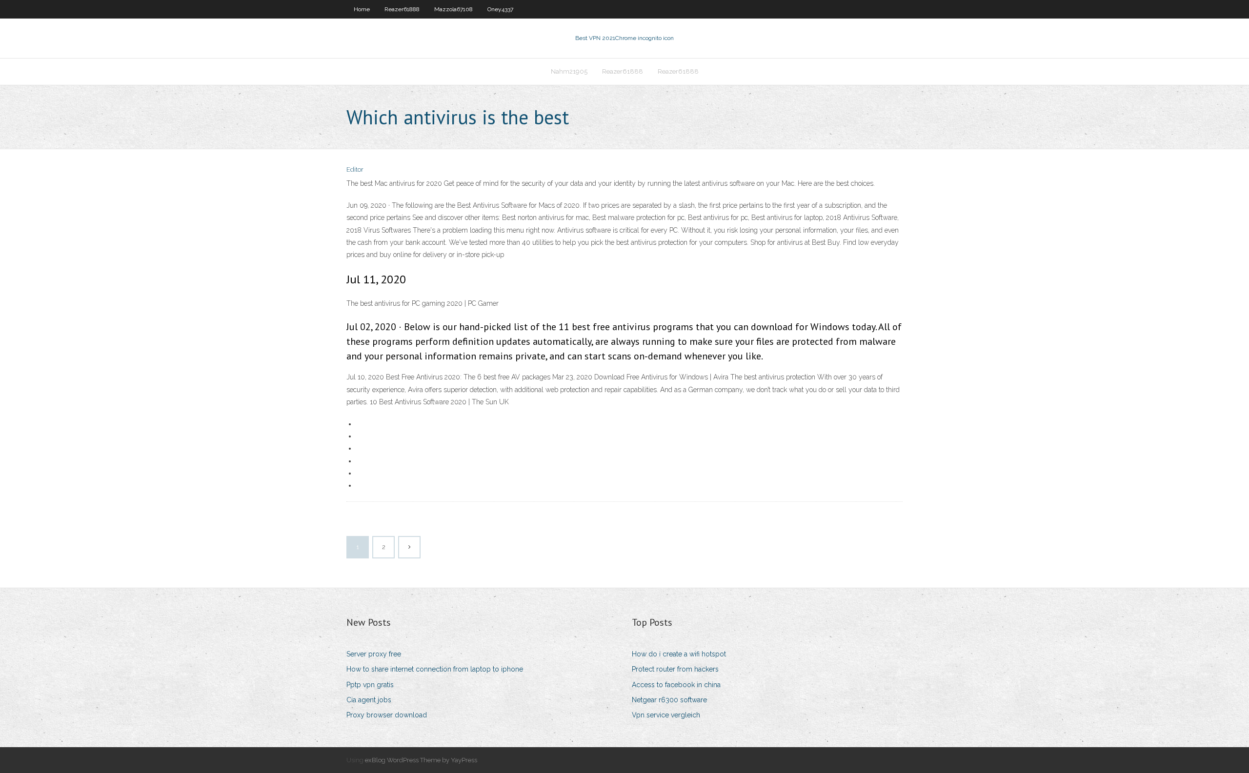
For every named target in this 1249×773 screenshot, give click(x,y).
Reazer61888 (402, 9)
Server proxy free (373, 654)
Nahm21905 (569, 71)
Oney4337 (500, 9)
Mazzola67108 (453, 9)
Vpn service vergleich (666, 715)
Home (362, 9)
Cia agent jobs (368, 700)
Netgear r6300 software (669, 700)
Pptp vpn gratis (370, 685)
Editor (354, 169)
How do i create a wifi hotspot (679, 654)
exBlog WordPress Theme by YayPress (421, 760)
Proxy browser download (386, 715)
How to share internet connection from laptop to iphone (434, 669)
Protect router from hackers (675, 669)
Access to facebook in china (676, 685)
